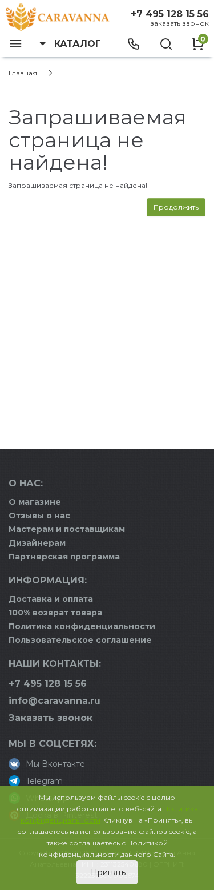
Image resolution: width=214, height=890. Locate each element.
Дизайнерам (37, 543)
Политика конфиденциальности (82, 626)
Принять (107, 872)
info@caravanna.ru (54, 700)
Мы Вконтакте (55, 764)
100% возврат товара (55, 613)
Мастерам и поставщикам (67, 529)
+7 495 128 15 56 (170, 14)
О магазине (35, 502)
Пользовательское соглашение (80, 640)
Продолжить (176, 207)
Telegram (44, 781)
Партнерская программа (64, 557)
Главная (23, 73)
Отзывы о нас (39, 515)
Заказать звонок (179, 23)
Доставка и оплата (51, 599)
